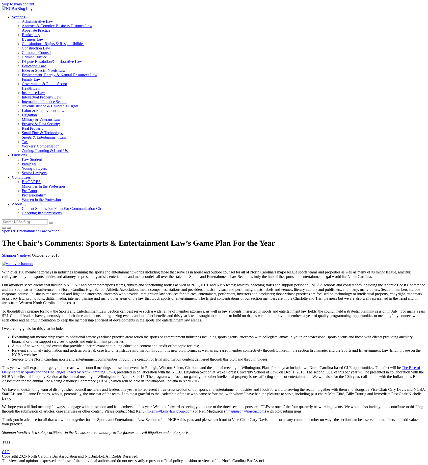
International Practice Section (44, 101)
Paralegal (29, 164)
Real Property (32, 128)
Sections (18, 17)
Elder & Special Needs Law (44, 70)
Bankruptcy (31, 35)
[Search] (51, 223)
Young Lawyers (34, 168)
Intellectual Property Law (41, 97)
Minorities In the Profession (43, 186)
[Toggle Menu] (9, 228)
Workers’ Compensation (40, 146)
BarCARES (31, 182)
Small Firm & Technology (42, 133)
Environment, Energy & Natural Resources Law (59, 75)
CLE (6, 452)
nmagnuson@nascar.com (245, 411)
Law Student (32, 159)
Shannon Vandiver (16, 255)
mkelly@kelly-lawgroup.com (169, 411)
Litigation (29, 115)
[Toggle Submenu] (27, 18)
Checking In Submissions (42, 213)
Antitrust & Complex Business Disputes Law (57, 26)
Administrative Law (37, 21)
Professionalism (34, 195)
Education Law (34, 66)
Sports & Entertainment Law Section (30, 231)
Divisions (19, 155)
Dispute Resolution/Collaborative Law (52, 61)
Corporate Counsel (36, 52)
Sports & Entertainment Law (44, 137)
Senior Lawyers (34, 173)
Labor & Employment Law (43, 110)
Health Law (31, 88)
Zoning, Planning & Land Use (45, 150)
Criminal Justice (34, 57)
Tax (25, 142)
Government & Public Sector (44, 84)
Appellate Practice (36, 30)
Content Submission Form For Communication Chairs (64, 208)
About (17, 204)
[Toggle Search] (4, 228)
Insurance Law (33, 93)
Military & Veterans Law (41, 119)
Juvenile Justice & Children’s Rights (50, 106)
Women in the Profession (41, 199)
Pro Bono (29, 191)
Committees (21, 177)
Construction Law (36, 48)
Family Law (31, 79)
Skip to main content (18, 4)
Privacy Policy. (187, 456)
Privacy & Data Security (41, 124)
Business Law (33, 39)
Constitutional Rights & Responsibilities (53, 44)
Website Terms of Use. (157, 456)
